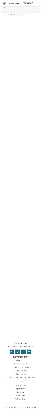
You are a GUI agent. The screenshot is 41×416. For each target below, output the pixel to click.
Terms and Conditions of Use (20, 367)
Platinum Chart (20, 399)
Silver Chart (20, 395)
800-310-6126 (28, 4)
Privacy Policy (20, 371)
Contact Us (20, 360)
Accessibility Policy (21, 381)
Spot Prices (20, 389)
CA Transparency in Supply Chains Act (20, 377)
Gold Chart (20, 392)
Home (4, 15)
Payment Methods (20, 364)
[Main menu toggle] (37, 3)
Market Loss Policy (20, 374)
